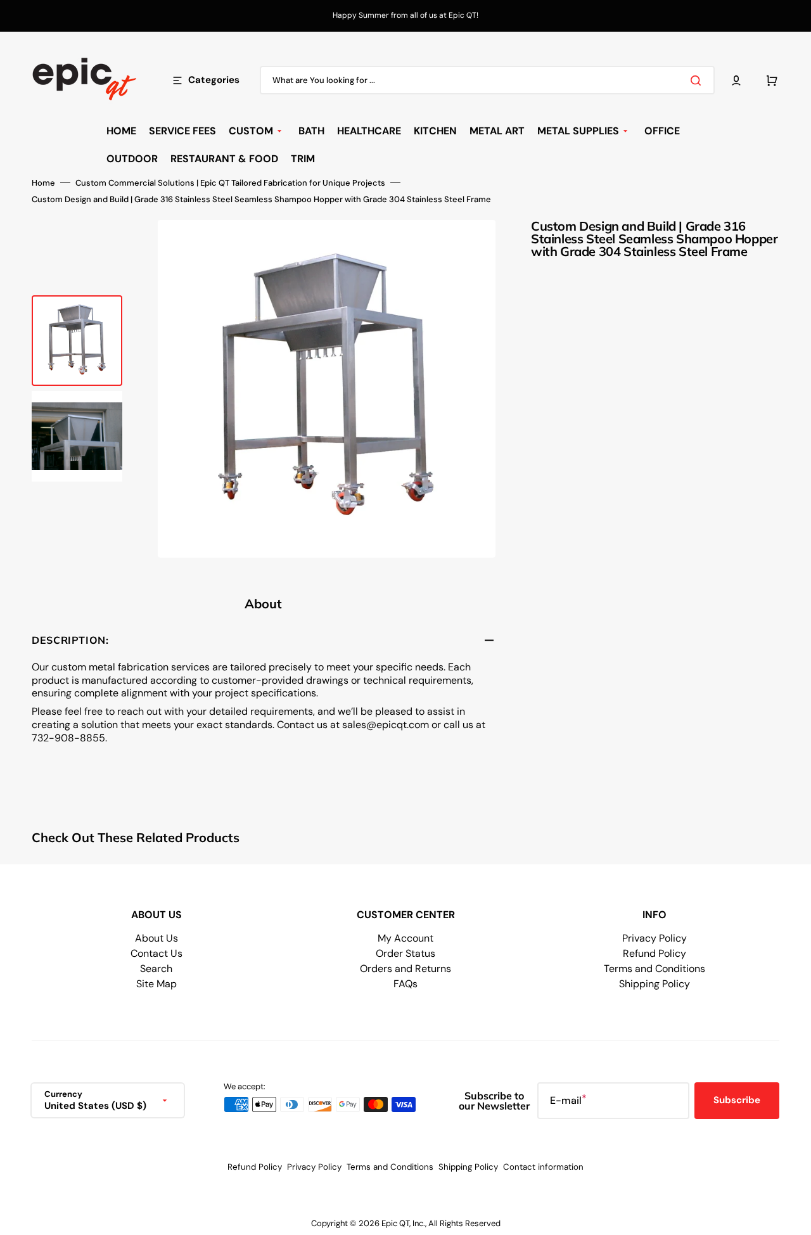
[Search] (698, 80)
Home (43, 183)
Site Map (156, 983)
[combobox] (487, 80)
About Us (156, 938)
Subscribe (736, 1100)
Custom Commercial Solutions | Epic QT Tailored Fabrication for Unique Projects (230, 183)
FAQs (405, 983)
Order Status (405, 953)
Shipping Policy (654, 983)
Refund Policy (654, 953)
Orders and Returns (405, 968)
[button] (736, 80)
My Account (405, 938)
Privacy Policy (654, 938)
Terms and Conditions (654, 968)
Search (156, 968)
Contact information (543, 1166)
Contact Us (156, 953)
